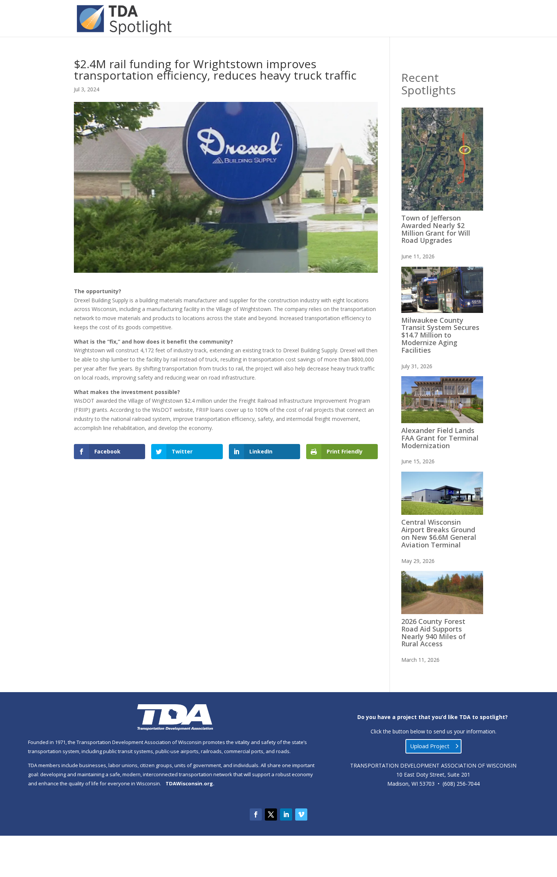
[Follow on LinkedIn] (286, 814)
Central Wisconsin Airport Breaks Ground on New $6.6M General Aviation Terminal (438, 533)
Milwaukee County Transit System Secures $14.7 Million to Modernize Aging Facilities (440, 335)
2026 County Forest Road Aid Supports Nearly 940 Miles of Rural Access (433, 632)
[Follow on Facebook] (256, 814)
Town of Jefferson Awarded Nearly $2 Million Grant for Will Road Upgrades (435, 229)
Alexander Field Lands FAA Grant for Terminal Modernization (440, 438)
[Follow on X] (271, 814)
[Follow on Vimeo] (301, 814)
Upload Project (429, 746)
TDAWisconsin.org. (190, 783)
